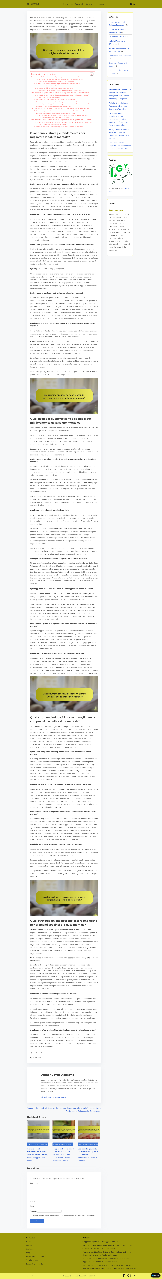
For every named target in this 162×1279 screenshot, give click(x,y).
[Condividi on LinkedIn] (131, 1276)
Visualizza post (77, 4)
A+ (28, 1276)
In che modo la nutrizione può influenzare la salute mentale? (53, 88)
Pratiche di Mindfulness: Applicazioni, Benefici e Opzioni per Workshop (118, 106)
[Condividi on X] (128, 1276)
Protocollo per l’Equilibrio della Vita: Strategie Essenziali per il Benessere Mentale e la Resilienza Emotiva (106, 1253)
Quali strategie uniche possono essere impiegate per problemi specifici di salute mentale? (62, 120)
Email (33, 1206)
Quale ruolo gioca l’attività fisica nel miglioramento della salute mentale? (57, 83)
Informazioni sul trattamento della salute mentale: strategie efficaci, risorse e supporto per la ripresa (37, 1155)
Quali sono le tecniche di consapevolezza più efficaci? (51, 124)
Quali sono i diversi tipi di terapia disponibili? (48, 97)
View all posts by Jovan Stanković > (55, 1097)
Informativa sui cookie (35, 1264)
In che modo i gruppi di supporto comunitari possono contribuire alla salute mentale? (61, 104)
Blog (28, 1253)
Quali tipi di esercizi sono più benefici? (46, 86)
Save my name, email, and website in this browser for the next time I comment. (63, 1216)
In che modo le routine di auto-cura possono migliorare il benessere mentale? (59, 79)
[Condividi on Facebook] (131, 4)
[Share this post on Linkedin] (41, 1052)
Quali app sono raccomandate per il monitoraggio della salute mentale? (56, 102)
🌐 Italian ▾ (155, 1275)
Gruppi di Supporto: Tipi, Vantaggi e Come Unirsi (101, 1242)
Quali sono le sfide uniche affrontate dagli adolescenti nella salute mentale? (58, 126)
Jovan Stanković (116, 210)
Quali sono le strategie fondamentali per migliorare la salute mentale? (55, 77)
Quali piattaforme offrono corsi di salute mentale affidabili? (52, 117)
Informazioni (100, 4)
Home (65, 4)
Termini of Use (32, 1260)
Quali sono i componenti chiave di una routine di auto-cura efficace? (55, 81)
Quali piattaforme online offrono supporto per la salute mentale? (54, 99)
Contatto (89, 4)
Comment (34, 1183)
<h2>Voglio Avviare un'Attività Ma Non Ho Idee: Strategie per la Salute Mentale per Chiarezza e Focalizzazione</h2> (119, 119)
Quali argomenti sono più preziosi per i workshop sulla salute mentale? (56, 113)
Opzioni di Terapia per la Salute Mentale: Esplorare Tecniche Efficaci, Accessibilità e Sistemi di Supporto (88, 1155)
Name (33, 1201)
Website (33, 1211)
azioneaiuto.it (33, 4)
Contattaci (30, 1249)
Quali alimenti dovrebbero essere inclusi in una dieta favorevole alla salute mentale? (60, 90)
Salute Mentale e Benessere (37, 1144)
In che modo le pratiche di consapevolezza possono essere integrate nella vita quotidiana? (63, 122)
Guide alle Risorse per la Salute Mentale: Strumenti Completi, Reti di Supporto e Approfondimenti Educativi (108, 1246)
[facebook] (31, 1052)
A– (33, 1276)
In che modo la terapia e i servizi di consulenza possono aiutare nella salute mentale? (61, 95)
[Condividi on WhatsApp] (135, 1276)
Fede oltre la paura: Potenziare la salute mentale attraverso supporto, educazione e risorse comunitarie (105, 1260)
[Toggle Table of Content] (91, 74)
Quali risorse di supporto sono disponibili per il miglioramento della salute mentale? (60, 93)
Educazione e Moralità (117, 37)
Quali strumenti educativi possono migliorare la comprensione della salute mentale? (60, 108)
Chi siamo (30, 1245)
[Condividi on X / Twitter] (134, 4)
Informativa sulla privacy (36, 1256)
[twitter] (36, 1052)
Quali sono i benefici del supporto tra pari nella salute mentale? (54, 106)
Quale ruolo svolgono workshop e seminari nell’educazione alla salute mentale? (59, 111)
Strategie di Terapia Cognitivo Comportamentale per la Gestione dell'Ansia (120, 146)
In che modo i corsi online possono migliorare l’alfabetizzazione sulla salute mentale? (61, 115)
